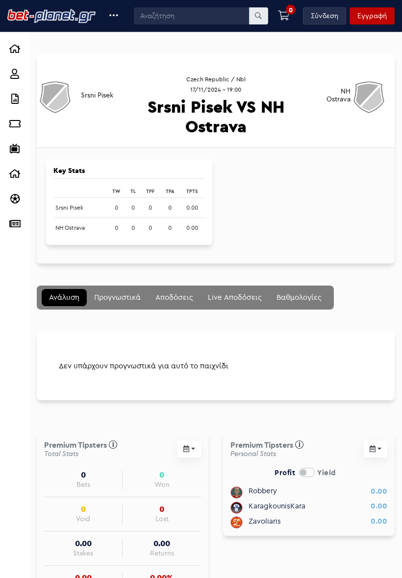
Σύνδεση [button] (324, 15)
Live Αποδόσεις (235, 297)
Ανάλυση (64, 297)
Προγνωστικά (117, 297)
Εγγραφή (372, 15)
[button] (114, 16)
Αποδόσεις (174, 297)
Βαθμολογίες (299, 297)
